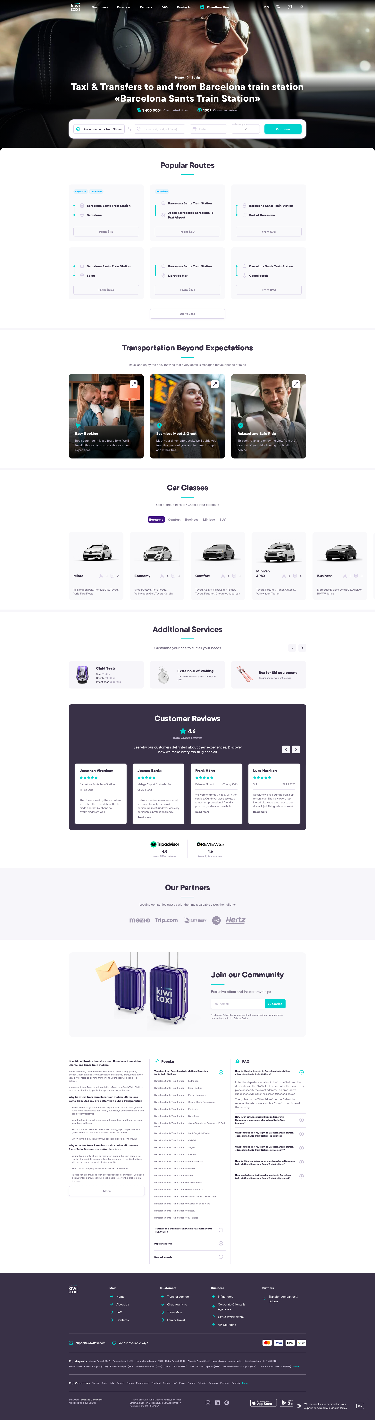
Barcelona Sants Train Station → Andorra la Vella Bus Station (185, 1196)
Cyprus (166, 1383)
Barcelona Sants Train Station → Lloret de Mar (178, 1087)
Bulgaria (202, 1383)
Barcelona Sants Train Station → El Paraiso (176, 1217)
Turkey (95, 1383)
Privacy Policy (241, 1018)
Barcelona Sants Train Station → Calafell (175, 1140)
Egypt (182, 1383)
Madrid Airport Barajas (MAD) (227, 1360)
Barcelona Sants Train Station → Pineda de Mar (178, 1161)
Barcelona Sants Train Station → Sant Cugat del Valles (182, 1133)
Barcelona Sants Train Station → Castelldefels (178, 1182)
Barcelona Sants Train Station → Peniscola (176, 1109)
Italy (112, 1383)
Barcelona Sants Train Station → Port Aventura (178, 1189)
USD (265, 7)
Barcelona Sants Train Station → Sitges (174, 1147)
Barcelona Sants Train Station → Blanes (174, 1168)
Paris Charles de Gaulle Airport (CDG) (88, 1366)
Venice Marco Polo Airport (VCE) (239, 1366)
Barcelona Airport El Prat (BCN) (261, 1360)
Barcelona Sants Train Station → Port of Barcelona (180, 1094)
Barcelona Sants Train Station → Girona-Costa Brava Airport (185, 1101)
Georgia (235, 1383)
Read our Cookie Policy (333, 1408)
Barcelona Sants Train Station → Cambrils (175, 1154)
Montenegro (142, 1383)
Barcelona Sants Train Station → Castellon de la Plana (182, 1203)
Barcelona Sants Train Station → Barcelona (176, 1116)
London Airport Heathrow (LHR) (275, 1366)
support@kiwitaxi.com (90, 1343)
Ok (360, 1406)
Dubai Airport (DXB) (175, 1360)
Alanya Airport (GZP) (100, 1360)
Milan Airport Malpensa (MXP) (205, 1366)
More (296, 1366)
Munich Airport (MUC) (175, 1366)
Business (191, 519)
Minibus (209, 519)
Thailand (156, 1383)
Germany (213, 1383)
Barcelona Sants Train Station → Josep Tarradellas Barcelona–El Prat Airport (189, 1125)
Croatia (191, 1383)
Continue (283, 129)
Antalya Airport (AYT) (123, 1360)
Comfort (174, 519)
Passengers (241, 124)
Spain (196, 77)
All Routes (187, 314)
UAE (175, 1383)
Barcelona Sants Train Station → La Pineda (176, 1080)
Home (179, 77)
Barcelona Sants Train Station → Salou (174, 1175)
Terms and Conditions (90, 1399)
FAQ (165, 7)
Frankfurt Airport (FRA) (122, 1366)
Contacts (184, 7)
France (130, 1383)
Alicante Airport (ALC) (199, 1360)
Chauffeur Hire (218, 7)
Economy (156, 519)
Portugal (224, 1383)
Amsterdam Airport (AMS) (149, 1366)
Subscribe (275, 1004)
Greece (120, 1383)
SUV (223, 519)
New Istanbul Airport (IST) (150, 1360)
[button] (129, 129)
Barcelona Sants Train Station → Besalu (174, 1210)
